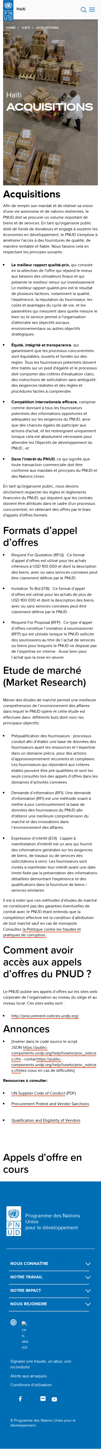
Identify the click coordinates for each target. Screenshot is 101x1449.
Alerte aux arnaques (28, 1376)
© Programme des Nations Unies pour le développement (43, 1423)
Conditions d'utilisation (31, 1385)
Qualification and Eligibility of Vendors (45, 1120)
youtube (54, 1398)
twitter (31, 1398)
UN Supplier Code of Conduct (38, 1093)
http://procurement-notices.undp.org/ (45, 1016)
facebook (20, 1398)
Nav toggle (92, 9)
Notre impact (25, 1290)
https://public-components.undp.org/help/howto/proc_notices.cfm (53, 1053)
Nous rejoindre (28, 1304)
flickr (43, 1398)
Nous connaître (29, 1263)
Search (84, 9)
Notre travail (26, 1277)
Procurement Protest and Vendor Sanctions (50, 1104)
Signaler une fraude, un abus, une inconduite (40, 1364)
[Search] (25, 1335)
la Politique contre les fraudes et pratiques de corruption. (42, 932)
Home (11, 27)
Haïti (21, 9)
